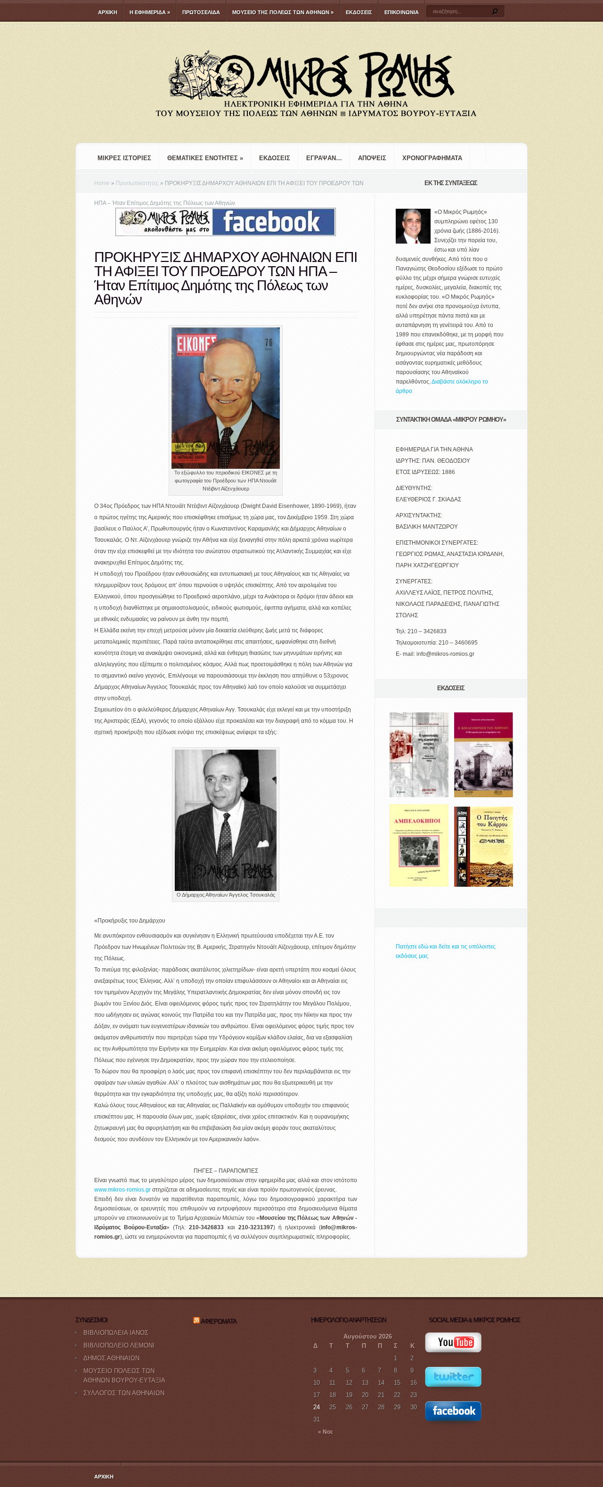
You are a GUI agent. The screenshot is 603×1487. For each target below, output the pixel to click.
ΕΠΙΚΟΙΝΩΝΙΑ (401, 12)
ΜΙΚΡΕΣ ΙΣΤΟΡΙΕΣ (124, 158)
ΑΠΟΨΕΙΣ (372, 158)
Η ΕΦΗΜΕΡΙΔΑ (150, 12)
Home (102, 183)
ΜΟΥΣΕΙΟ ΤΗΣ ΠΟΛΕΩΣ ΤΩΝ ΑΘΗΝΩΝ (283, 12)
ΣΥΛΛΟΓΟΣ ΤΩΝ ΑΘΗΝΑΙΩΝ (123, 1393)
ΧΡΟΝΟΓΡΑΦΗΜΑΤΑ (432, 158)
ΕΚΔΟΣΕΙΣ (359, 12)
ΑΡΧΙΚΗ (107, 12)
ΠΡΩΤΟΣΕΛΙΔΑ (201, 12)
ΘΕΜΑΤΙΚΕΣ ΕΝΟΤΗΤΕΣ (205, 158)
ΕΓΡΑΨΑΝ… (324, 158)
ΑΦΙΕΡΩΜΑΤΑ (218, 1321)
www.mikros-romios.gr (122, 1189)
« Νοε (325, 1432)
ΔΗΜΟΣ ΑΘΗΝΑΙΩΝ (111, 1358)
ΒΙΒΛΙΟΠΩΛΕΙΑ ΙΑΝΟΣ (115, 1332)
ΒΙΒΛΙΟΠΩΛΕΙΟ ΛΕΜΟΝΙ (119, 1345)
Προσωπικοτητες (137, 183)
